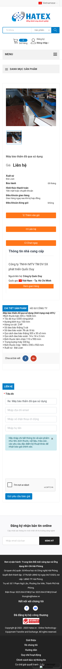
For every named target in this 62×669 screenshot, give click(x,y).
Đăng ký (49, 541)
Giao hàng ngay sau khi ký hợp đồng (23, 198)
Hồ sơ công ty (38, 308)
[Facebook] (25, 358)
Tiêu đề (9, 393)
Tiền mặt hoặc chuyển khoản (19, 191)
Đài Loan (10, 179)
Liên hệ (32, 229)
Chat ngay (32, 243)
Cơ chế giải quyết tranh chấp (29, 664)
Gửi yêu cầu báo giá (18, 496)
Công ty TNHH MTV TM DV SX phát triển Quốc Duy (28, 266)
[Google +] (34, 358)
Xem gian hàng (31, 286)
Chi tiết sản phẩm (15, 308)
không (51, 203)
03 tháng (52, 183)
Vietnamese (49, 3)
